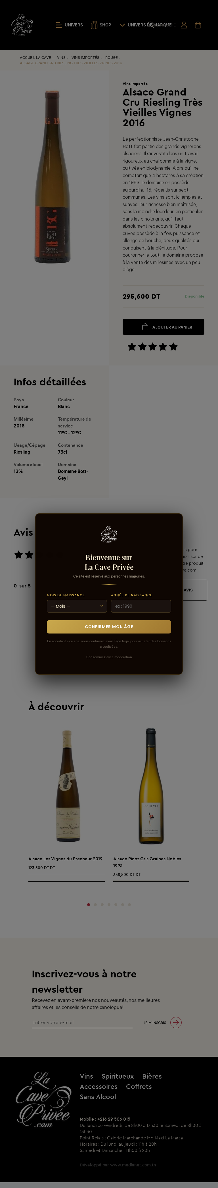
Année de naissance (131, 595)
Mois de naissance (66, 595)
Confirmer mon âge (109, 627)
